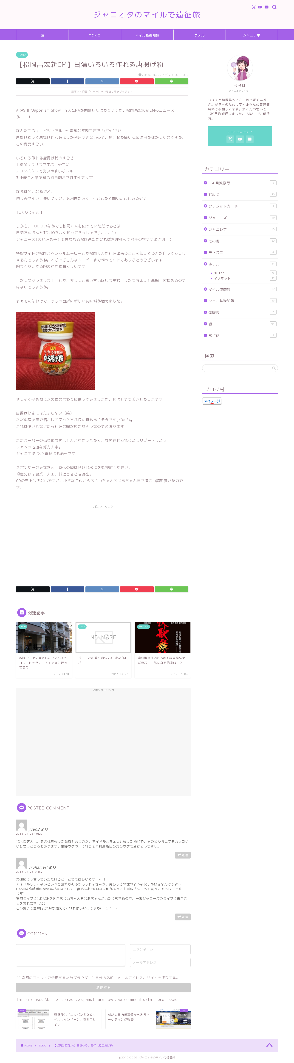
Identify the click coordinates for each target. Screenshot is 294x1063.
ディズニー (241, 252)
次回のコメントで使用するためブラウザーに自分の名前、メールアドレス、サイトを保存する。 (101, 977)
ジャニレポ (251, 35)
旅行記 (241, 335)
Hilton (244, 273)
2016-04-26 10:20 (29, 834)
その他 (242, 241)
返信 (185, 855)
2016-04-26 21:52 (29, 872)
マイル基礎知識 (147, 35)
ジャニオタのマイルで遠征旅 (147, 14)
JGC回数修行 (241, 183)
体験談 (241, 312)
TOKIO (95, 35)
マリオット (244, 278)
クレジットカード (241, 206)
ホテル (199, 35)
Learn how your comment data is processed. (135, 999)
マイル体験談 (242, 289)
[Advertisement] (102, 543)
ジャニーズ (242, 217)
